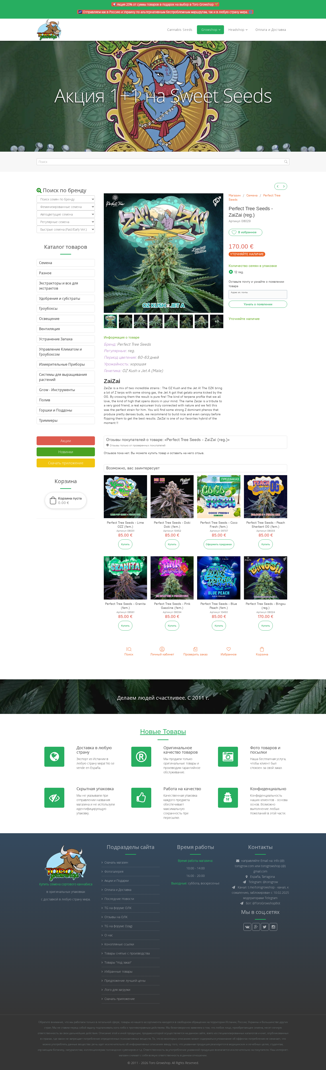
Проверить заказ (195, 654)
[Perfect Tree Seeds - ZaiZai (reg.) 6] (201, 321)
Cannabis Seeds (179, 29)
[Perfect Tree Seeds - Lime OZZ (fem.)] (125, 496)
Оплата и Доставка (270, 29)
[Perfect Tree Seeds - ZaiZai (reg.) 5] (186, 321)
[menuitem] (278, 186)
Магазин (235, 195)
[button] (65, 500)
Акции (66, 440)
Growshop (208, 29)
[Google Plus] (256, 927)
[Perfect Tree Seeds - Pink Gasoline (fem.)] (172, 578)
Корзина (262, 654)
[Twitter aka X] (265, 927)
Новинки (65, 451)
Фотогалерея (113, 871)
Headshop (236, 29)
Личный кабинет (162, 654)
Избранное (229, 654)
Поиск (128, 654)
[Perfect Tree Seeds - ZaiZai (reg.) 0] (110, 321)
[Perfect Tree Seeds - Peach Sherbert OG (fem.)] (265, 496)
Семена (251, 195)
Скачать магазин (116, 862)
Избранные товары (118, 971)
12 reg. (239, 272)
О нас (108, 935)
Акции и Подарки (116, 880)
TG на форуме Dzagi (118, 926)
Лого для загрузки (117, 990)
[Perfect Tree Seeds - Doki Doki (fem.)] (172, 496)
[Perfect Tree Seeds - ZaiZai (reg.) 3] (156, 321)
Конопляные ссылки (119, 944)
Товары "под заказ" (118, 962)
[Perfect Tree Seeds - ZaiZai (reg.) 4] (171, 321)
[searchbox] (163, 161)
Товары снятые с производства (127, 953)
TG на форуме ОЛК (118, 908)
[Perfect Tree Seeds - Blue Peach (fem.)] (218, 578)
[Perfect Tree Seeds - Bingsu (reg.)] (265, 578)
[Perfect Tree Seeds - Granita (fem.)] (125, 578)
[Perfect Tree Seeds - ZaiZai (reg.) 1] (125, 321)
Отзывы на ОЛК (116, 917)
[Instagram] (273, 927)
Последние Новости (119, 899)
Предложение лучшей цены (124, 980)
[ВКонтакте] (247, 927)
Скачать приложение (65, 463)
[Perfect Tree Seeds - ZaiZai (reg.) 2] (140, 321)
